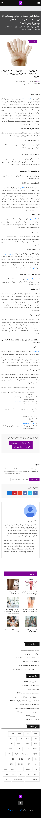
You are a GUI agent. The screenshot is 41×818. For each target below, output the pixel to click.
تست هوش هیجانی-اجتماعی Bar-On (29, 704)
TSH (21, 774)
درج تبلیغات (14, 443)
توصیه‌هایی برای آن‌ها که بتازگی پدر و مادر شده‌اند (31, 630)
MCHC (27, 743)
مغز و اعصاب (32, 42)
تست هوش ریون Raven (32, 715)
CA (29, 764)
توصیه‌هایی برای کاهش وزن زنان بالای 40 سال (12, 592)
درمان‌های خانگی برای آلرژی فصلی (30, 661)
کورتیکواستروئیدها (29, 423)
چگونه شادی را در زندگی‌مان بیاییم (12, 630)
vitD (36, 769)
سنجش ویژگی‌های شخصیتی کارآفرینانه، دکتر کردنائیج (25, 697)
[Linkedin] (9, 493)
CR (29, 759)
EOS (10, 748)
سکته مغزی (33, 219)
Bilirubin (20, 764)
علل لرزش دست (16, 479)
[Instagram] (20, 803)
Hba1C (35, 779)
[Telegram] (25, 493)
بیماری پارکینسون (7, 253)
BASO (26, 748)
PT (12, 743)
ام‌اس (22, 187)
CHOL (21, 759)
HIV (20, 769)
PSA (12, 769)
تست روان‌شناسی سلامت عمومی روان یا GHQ (28, 712)
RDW (12, 738)
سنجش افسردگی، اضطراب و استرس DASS (28, 693)
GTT (8, 754)
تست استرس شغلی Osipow (31, 681)
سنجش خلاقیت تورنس (33, 689)
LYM (18, 748)
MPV (35, 743)
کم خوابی (36, 351)
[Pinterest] (14, 493)
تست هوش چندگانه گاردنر (32, 719)
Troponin (25, 754)
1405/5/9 (19, 81)
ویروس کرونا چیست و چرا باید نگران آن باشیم (27, 657)
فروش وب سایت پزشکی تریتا (32, 654)
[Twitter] (30, 493)
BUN (12, 764)
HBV (35, 774)
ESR (19, 733)
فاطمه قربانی (34, 81)
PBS (18, 743)
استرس (34, 267)
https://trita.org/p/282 (30, 83)
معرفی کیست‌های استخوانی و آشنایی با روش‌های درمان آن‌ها (30, 610)
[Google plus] (20, 493)
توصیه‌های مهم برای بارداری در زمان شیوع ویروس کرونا (25, 669)
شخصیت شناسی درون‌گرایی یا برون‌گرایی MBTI (27, 708)
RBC (27, 733)
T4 (28, 779)
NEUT (35, 748)
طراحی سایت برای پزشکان (22, 447)
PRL (13, 774)
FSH (6, 774)
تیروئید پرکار (18, 401)
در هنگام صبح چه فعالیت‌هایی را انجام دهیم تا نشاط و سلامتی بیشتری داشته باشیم (11, 611)
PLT (16, 754)
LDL (36, 764)
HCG (7, 779)
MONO (35, 754)
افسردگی (30, 279)
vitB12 (28, 769)
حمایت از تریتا (26, 443)
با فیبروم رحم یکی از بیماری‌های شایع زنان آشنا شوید (29, 592)
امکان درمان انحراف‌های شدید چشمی (30, 650)
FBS (36, 759)
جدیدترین (33, 573)
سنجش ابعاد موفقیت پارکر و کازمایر (30, 685)
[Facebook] (35, 493)
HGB (35, 738)
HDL (12, 759)
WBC (35, 733)
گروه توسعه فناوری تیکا (15, 809)
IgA (5, 769)
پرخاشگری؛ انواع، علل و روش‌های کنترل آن (28, 665)
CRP (12, 733)
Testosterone (18, 779)
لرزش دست (27, 98)
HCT (27, 738)
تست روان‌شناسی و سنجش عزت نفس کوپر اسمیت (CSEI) (24, 700)
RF (29, 774)
